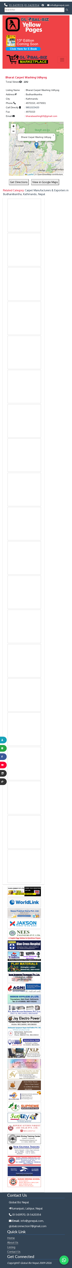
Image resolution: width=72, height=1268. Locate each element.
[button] (36, 145)
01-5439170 (16, 5)
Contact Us (13, 1251)
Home (11, 1238)
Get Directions (19, 182)
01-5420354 (32, 5)
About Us (12, 1242)
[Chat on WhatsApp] (64, 1260)
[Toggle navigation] (62, 59)
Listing (11, 1247)
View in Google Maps (45, 182)
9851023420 (32, 107)
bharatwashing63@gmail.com (41, 116)
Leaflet (30, 174)
